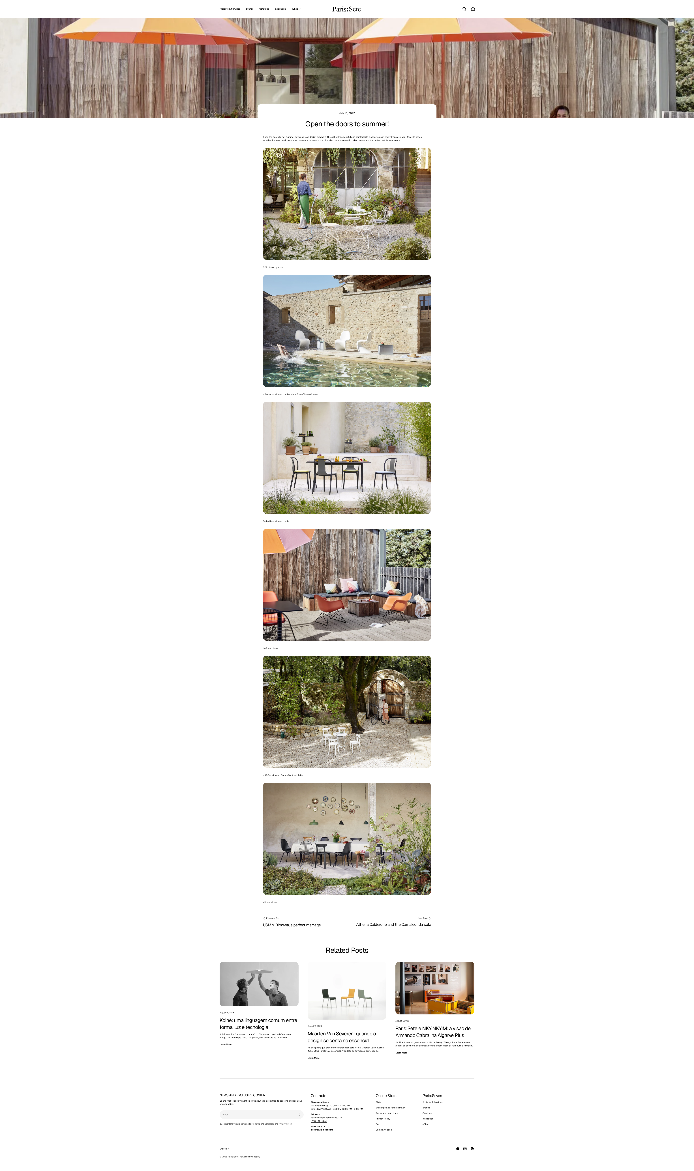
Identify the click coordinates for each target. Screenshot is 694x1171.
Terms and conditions (387, 1113)
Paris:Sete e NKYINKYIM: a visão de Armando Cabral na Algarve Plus (433, 1031)
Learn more (226, 1044)
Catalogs (427, 1113)
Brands (426, 1107)
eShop (426, 1124)
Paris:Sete (233, 1156)
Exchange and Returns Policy (390, 1107)
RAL (378, 1124)
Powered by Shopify (249, 1156)
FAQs (378, 1102)
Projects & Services (432, 1102)
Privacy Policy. (285, 1124)
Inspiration (428, 1118)
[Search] (464, 9)
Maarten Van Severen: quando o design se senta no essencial (342, 1037)
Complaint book (384, 1129)
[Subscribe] (299, 1114)
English (223, 1148)
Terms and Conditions (264, 1124)
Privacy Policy (383, 1118)
